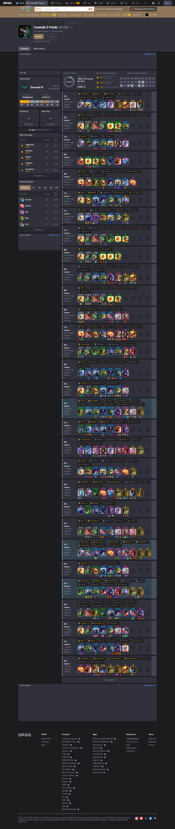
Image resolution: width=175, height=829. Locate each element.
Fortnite (65, 779)
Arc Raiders (66, 769)
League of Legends (69, 739)
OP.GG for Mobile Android (103, 739)
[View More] (145, 3)
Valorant (65, 751)
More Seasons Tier (72, 23)
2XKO (64, 785)
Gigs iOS (96, 760)
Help (128, 745)
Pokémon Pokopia (69, 763)
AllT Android (98, 745)
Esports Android (99, 769)
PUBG (64, 754)
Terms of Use (131, 742)
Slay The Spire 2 (68, 772)
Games (65, 794)
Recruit (152, 745)
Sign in (167, 3)
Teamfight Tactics (37, 3)
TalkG (64, 800)
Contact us (130, 751)
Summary (24, 49)
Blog (43, 745)
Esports (65, 803)
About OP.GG (46, 739)
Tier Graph (50, 36)
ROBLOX (65, 757)
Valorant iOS (98, 754)
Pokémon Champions (70, 748)
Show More (38, 176)
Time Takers (67, 788)
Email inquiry (131, 748)
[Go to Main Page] (7, 3)
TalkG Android (98, 763)
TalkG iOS (96, 766)
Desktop (65, 791)
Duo (63, 797)
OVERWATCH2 (68, 760)
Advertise (153, 742)
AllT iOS (96, 748)
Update (39, 36)
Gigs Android (98, 757)
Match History (39, 49)
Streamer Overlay (69, 809)
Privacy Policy (132, 739)
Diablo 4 (65, 782)
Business (152, 739)
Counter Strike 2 (68, 775)
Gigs (63, 806)
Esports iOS (97, 772)
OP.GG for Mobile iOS (101, 742)
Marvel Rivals (67, 766)
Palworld (65, 745)
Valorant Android (99, 751)
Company (45, 742)
